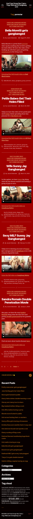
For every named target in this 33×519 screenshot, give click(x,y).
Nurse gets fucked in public (11, 395)
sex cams (11, 492)
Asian (24, 503)
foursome (23, 351)
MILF (25, 490)
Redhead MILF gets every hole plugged (15, 453)
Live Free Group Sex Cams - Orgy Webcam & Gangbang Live (16, 5)
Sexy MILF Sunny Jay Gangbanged (16, 237)
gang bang (21, 279)
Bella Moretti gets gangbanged (16, 32)
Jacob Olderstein (12, 38)
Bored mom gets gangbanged (12, 450)
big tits (6, 212)
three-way (12, 148)
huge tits (26, 281)
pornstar (25, 44)
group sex (24, 144)
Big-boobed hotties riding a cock (13, 406)
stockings (23, 216)
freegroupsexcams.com (18, 487)
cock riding (12, 490)
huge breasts (7, 216)
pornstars (16, 492)
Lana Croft (22, 146)
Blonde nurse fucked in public (12, 413)
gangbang (18, 80)
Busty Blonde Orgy (16, 156)
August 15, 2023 (25, 38)
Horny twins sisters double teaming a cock (16, 398)
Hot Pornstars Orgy (16, 26)
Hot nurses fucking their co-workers (14, 417)
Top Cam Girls (3, 507)
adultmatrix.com (23, 489)
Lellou (19, 494)
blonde (10, 212)
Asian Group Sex (16, 88)
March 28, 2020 (25, 106)
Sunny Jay (21, 283)
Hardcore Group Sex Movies (16, 24)
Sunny (20, 179)
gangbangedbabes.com (10, 214)
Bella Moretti (7, 80)
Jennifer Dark (16, 489)
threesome (19, 148)
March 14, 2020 (25, 173)
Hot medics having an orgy (11, 442)
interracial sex (8, 146)
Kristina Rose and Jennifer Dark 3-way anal (16, 425)
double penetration (14, 351)
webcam (11, 494)
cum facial (23, 501)
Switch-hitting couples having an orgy (15, 461)
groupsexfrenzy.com (5, 492)
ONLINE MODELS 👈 (8, 375)
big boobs (6, 279)
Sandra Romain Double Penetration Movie (16, 300)
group (23, 80)
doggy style (20, 212)
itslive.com (28, 489)
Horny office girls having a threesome (15, 421)
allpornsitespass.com (10, 144)
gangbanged (6, 52)
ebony (13, 80)
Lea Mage (27, 496)
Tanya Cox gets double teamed (12, 457)
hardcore (26, 214)
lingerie (12, 489)
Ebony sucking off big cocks (11, 432)
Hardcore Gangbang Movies (16, 22)
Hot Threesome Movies (16, 94)
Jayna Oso (15, 146)
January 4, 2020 (25, 306)
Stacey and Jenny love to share (12, 402)
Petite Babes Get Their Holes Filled (16, 100)
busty (14, 212)
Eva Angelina (4, 490)
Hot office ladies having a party (12, 410)
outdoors (27, 501)
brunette (20, 503)
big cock (22, 498)
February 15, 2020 (25, 243)
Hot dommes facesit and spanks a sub (15, 429)
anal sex (18, 144)
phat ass (15, 355)
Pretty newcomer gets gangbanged (14, 387)
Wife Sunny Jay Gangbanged (16, 167)
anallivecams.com (5, 498)
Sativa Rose (8, 503)
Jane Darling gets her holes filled (13, 391)
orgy (27, 146)
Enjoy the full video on (15, 275)
